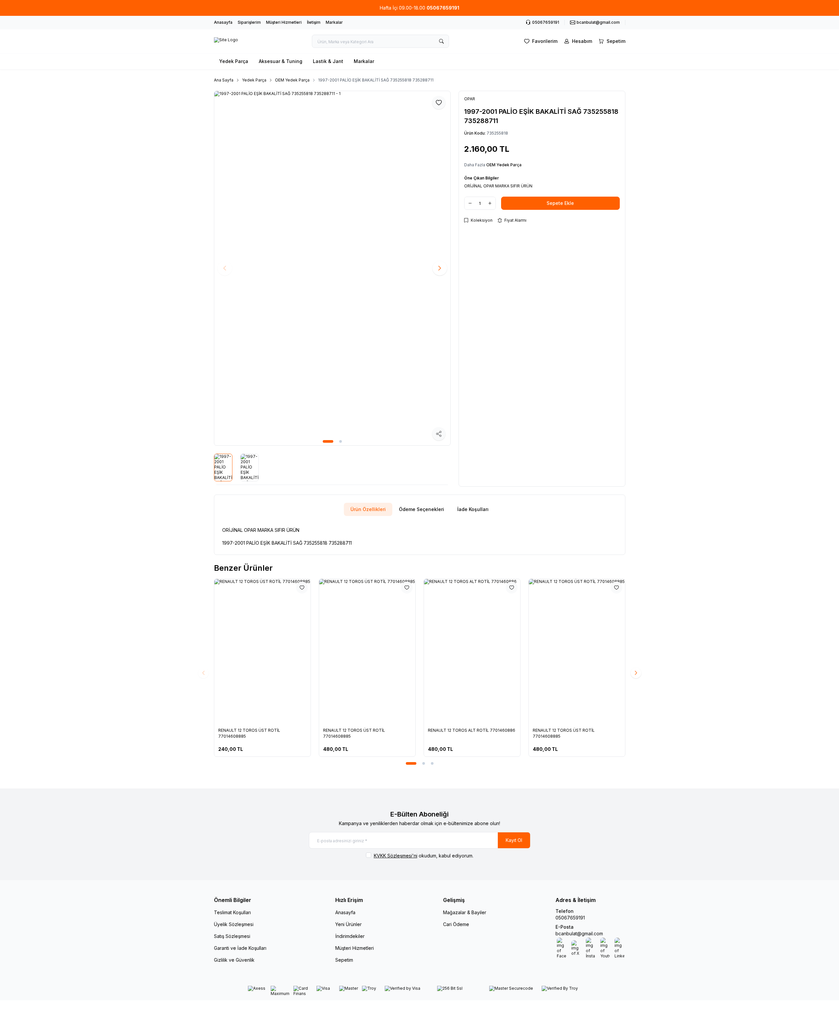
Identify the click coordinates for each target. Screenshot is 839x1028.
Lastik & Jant (328, 61)
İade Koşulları (473, 509)
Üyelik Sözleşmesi (234, 924)
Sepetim (344, 960)
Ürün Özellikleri (368, 509)
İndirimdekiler (350, 936)
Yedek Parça (233, 61)
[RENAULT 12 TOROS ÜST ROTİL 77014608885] (222, 651)
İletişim (313, 22)
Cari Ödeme (456, 924)
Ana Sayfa (223, 80)
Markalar (334, 22)
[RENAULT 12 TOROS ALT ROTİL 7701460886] (432, 651)
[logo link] (226, 41)
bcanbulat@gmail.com (579, 933)
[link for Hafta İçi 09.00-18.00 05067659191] (419, 8)
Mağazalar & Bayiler (464, 912)
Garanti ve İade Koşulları (240, 948)
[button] (328, 441)
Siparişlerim (249, 22)
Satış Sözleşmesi (232, 936)
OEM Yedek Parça (292, 80)
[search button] (441, 41)
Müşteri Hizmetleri (284, 22)
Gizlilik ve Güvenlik (234, 960)
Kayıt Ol (514, 840)
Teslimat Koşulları (232, 912)
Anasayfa (223, 22)
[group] (332, 268)
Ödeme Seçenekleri (421, 509)
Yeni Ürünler (348, 924)
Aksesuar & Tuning (280, 61)
